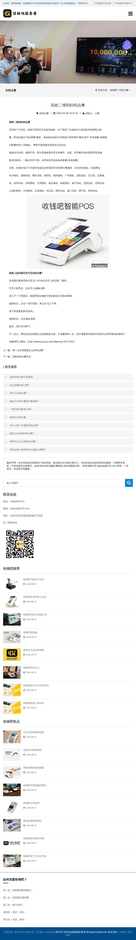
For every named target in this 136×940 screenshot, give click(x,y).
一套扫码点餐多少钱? (21, 409)
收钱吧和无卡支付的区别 (36, 685)
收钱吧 (113, 90)
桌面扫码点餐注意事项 (21, 377)
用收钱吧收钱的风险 (33, 767)
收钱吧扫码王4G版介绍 (35, 614)
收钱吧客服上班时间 (33, 703)
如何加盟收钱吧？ (15, 879)
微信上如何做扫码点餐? (22, 433)
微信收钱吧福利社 (32, 820)
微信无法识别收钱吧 (33, 650)
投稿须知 (49, 932)
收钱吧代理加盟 (104, 3)
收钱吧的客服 (30, 632)
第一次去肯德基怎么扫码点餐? (28, 350)
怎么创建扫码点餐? (19, 385)
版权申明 (29, 932)
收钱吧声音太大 (31, 667)
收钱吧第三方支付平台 (34, 856)
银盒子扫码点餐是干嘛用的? (24, 401)
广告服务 (39, 932)
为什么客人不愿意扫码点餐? (24, 425)
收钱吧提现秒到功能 (33, 838)
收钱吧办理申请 (124, 3)
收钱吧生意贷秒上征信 (34, 597)
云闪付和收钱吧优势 (33, 732)
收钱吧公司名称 (31, 803)
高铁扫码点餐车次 (21, 356)
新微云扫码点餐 (18, 417)
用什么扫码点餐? (18, 393)
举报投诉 (8, 932)
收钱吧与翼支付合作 (33, 579)
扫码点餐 (124, 90)
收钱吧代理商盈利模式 (34, 785)
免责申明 (19, 932)
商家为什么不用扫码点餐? (23, 441)
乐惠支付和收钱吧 (32, 750)
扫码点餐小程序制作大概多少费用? (28, 449)
